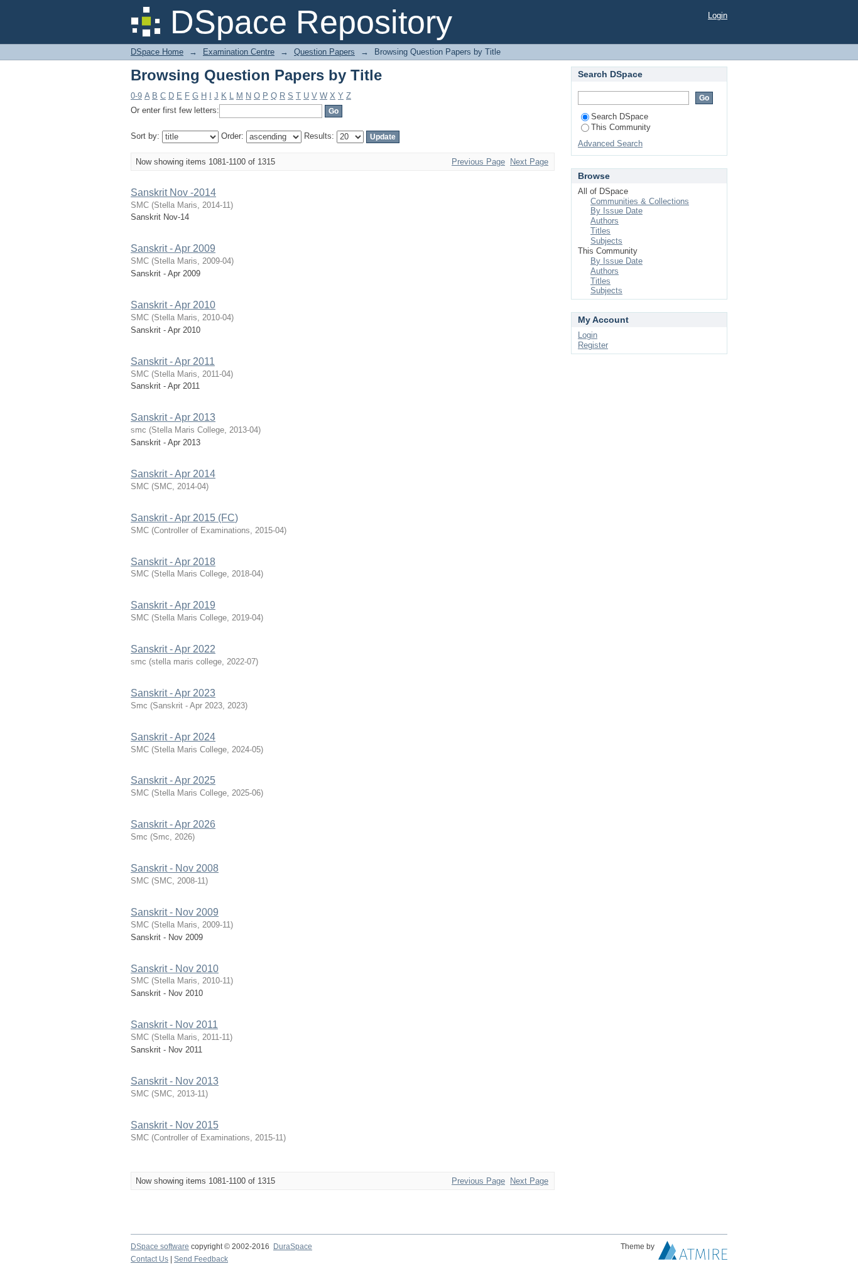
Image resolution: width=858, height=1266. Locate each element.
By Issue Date (616, 210)
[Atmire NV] (692, 1253)
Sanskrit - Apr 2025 (173, 780)
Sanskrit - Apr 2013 (173, 417)
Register (593, 345)
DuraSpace (292, 1246)
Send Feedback (201, 1259)
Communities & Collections (639, 201)
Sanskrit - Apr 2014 (173, 473)
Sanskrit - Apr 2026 (173, 824)
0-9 (136, 95)
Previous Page (478, 161)
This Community (621, 127)
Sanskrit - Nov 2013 (175, 1081)
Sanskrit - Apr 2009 (173, 248)
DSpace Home (157, 52)
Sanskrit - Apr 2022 (173, 649)
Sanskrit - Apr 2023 (173, 693)
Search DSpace (619, 116)
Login (717, 15)
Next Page (529, 161)
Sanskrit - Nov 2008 (175, 868)
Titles (600, 230)
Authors (604, 220)
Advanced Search (610, 143)
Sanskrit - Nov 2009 (175, 912)
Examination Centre (238, 52)
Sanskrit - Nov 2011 (174, 1024)
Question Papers (324, 52)
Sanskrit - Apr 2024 (173, 737)
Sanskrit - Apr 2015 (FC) (184, 517)
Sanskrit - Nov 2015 (175, 1125)
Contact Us (149, 1259)
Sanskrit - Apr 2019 (173, 605)
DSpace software (160, 1246)
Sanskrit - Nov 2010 (175, 968)
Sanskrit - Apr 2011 (173, 361)
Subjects (606, 241)
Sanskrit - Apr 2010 (173, 305)
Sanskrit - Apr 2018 (173, 561)
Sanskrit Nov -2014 (173, 192)
